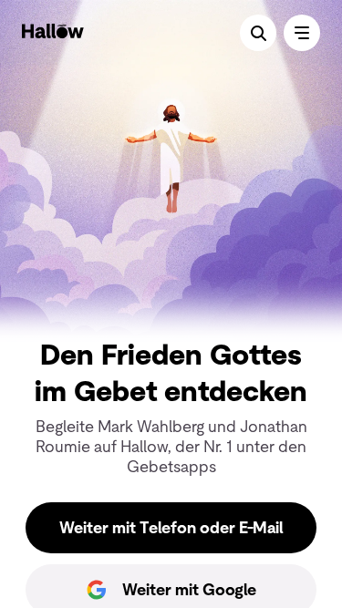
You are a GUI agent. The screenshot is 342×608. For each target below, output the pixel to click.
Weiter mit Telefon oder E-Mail (171, 528)
